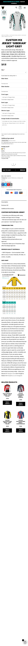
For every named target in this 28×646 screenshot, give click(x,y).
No (4, 151)
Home (2, 35)
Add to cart (14, 170)
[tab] (14, 202)
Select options (7, 402)
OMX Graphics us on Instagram (13, 375)
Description (4, 202)
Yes (4, 148)
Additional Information (7, 208)
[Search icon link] (16, 7)
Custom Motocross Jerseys (15, 35)
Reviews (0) (4, 205)
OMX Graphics (8, 186)
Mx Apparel (6, 35)
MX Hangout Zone (10, 373)
